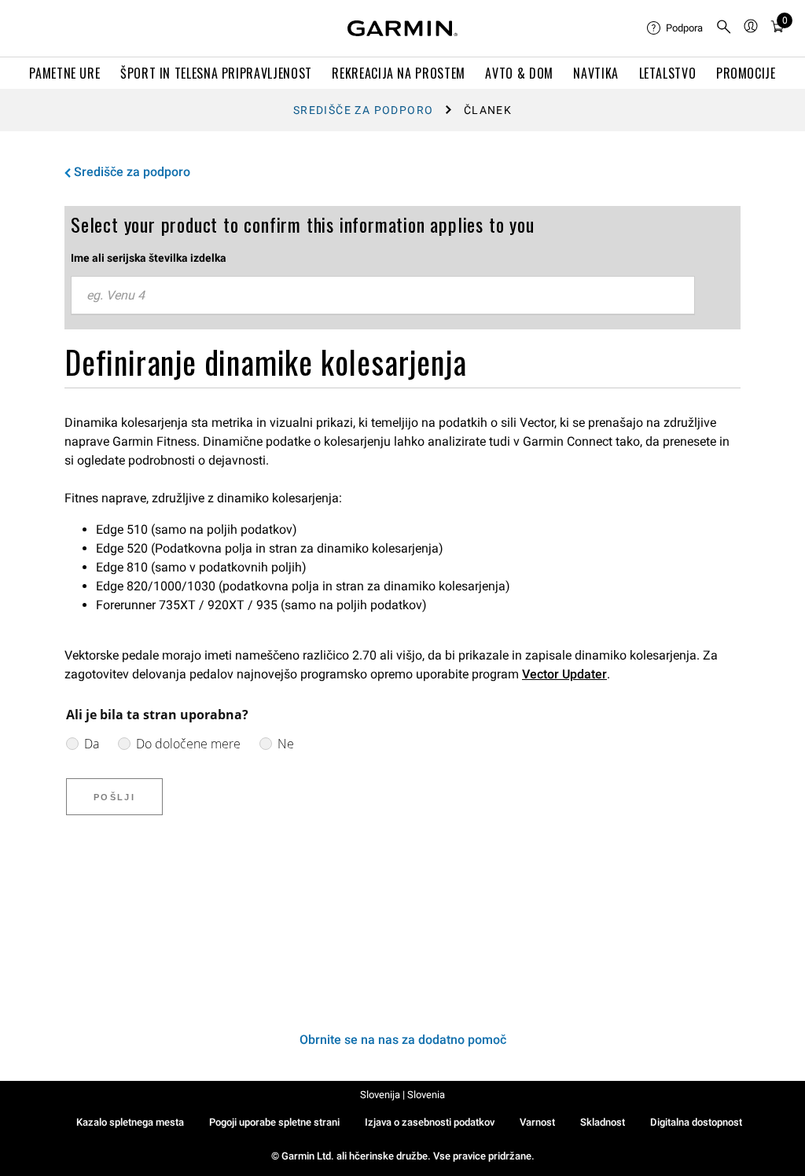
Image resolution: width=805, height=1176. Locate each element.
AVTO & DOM (519, 73)
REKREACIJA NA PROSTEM (398, 73)
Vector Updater (564, 674)
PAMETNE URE (64, 73)
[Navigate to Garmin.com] (402, 28)
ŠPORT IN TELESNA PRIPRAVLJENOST (216, 73)
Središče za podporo (363, 110)
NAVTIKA (595, 73)
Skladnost (602, 1122)
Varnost (537, 1122)
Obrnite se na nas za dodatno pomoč (403, 1039)
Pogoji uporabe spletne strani (274, 1122)
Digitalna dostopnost (696, 1122)
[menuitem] (675, 28)
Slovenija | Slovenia (402, 1095)
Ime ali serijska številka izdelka (148, 258)
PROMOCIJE (746, 73)
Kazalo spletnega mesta (130, 1122)
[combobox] (383, 295)
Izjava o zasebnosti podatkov (429, 1122)
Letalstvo (668, 73)
